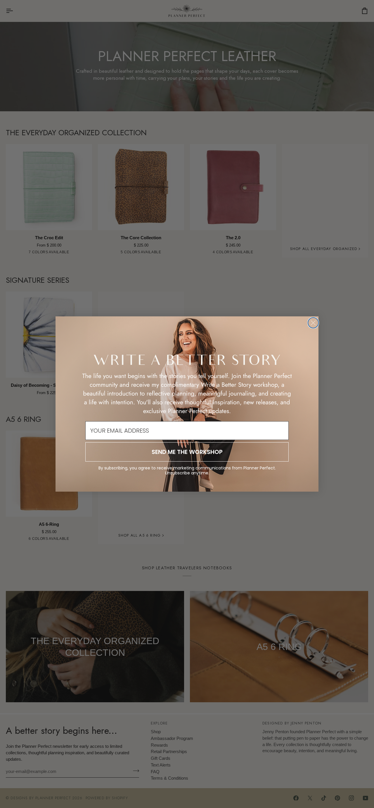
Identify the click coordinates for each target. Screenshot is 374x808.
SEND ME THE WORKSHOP (187, 452)
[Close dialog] (313, 323)
